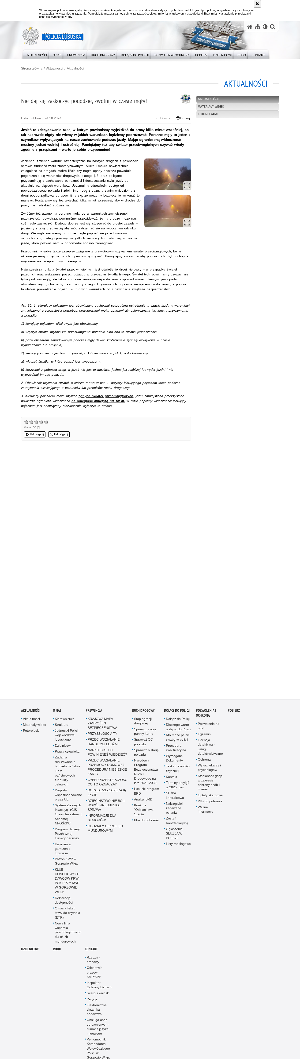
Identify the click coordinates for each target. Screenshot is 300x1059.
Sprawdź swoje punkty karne (145, 734)
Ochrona (204, 762)
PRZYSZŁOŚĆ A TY (102, 736)
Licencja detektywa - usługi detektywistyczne (210, 749)
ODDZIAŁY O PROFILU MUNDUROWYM (105, 831)
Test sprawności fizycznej (178, 771)
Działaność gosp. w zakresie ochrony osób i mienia (210, 785)
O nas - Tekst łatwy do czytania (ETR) (67, 915)
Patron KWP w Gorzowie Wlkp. (66, 864)
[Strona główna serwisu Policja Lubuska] (249, 27)
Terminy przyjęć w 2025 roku (177, 787)
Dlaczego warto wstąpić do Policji (178, 729)
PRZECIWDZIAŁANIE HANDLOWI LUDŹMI (104, 744)
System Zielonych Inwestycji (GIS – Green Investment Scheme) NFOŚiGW (68, 817)
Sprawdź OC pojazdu (143, 744)
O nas (57, 713)
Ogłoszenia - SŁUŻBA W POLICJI (175, 836)
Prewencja (94, 713)
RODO (57, 951)
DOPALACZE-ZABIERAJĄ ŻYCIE (107, 795)
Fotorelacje (208, 114)
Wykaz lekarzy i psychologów (209, 770)
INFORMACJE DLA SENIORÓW (102, 820)
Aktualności (54, 68)
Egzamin (204, 736)
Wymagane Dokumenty (174, 761)
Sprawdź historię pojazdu (146, 755)
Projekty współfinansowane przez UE (68, 797)
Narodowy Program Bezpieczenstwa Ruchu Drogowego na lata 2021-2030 (146, 774)
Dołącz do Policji (177, 713)
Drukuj (185, 118)
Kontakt (171, 779)
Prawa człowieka (67, 754)
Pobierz (234, 713)
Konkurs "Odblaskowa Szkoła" (144, 812)
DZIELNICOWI (30, 951)
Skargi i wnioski (98, 996)
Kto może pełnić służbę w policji (178, 740)
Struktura (61, 727)
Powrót (165, 118)
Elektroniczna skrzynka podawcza (97, 1012)
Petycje (92, 1002)
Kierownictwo (64, 721)
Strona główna (31, 68)
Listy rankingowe (178, 846)
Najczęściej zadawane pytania (174, 810)
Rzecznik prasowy (93, 962)
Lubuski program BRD (146, 794)
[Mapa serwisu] (257, 27)
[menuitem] (37, 54)
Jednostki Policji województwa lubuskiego (66, 737)
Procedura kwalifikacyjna (176, 750)
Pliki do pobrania (146, 823)
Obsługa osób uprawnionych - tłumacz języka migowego (98, 1029)
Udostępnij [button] (37, 434)
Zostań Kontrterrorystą (177, 823)
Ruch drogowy (143, 713)
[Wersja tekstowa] (265, 27)
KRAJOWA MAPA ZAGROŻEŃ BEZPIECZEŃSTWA (102, 725)
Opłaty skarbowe (210, 798)
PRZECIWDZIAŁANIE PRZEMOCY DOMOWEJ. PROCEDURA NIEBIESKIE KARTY (107, 770)
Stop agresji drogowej (143, 723)
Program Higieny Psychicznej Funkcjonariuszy (67, 836)
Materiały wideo (211, 106)
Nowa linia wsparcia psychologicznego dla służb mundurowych (68, 935)
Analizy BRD (143, 802)
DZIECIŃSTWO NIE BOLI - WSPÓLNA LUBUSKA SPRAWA (108, 807)
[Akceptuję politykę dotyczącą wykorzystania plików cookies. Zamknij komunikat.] (257, 4)
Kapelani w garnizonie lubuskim (63, 851)
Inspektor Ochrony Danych (99, 987)
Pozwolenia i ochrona (206, 715)
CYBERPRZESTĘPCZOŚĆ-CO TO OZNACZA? (108, 785)
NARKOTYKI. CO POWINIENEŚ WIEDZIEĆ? (107, 755)
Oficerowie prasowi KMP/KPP (94, 975)
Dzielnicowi (63, 748)
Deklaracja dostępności (64, 903)
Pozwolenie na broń (208, 728)
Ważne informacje (205, 812)
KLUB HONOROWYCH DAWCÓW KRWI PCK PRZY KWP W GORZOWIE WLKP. (67, 883)
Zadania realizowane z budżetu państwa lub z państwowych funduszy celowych (67, 773)
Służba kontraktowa (175, 798)
